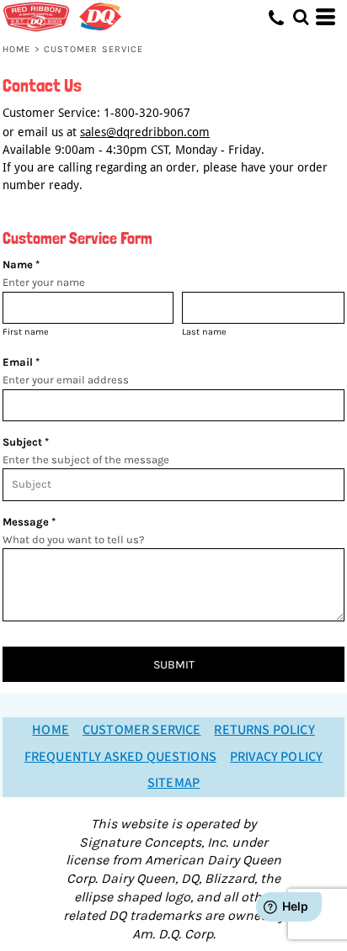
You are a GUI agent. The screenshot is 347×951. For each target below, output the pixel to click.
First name (26, 331)
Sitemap (173, 783)
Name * (21, 264)
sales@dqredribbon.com (145, 132)
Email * (21, 362)
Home (16, 49)
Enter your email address (66, 379)
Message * (29, 521)
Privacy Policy (276, 757)
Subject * (26, 442)
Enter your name (44, 282)
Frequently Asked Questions (120, 757)
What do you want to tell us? (73, 539)
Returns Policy (264, 730)
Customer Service (142, 730)
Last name (204, 331)
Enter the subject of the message (86, 459)
